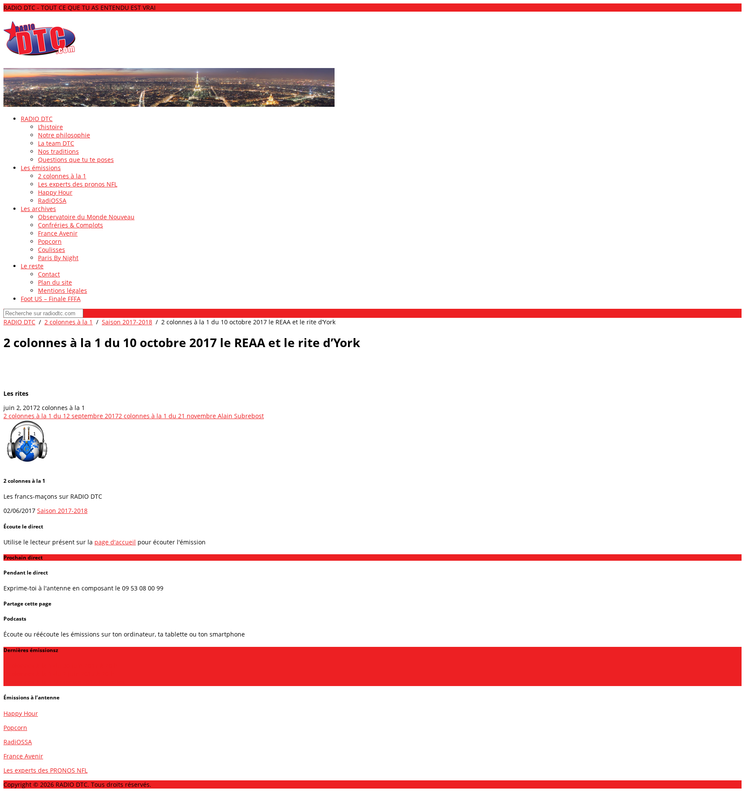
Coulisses (51, 249)
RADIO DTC (37, 119)
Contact (49, 274)
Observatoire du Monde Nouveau (86, 217)
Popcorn (50, 241)
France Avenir (58, 233)
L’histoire (50, 127)
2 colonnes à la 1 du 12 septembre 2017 (61, 416)
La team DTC (56, 143)
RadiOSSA (52, 200)
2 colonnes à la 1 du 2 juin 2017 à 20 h (58, 674)
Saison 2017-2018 (127, 322)
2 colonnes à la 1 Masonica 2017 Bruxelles (65, 682)
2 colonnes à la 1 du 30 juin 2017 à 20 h (60, 666)
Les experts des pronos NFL (77, 184)
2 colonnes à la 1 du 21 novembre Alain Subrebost (191, 416)
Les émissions (41, 168)
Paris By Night (58, 258)
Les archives (38, 209)
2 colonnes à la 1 (62, 176)
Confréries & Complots (70, 225)
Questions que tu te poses (76, 159)
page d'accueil (115, 542)
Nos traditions (58, 151)
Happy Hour (55, 192)
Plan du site (55, 282)
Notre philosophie (64, 135)
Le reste (32, 266)
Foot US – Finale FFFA (51, 299)
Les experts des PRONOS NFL (45, 770)
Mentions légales (62, 290)
